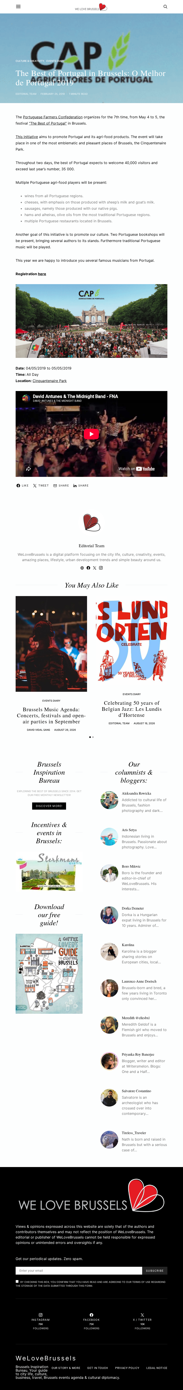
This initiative (27, 136)
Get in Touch (97, 1368)
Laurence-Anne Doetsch (139, 981)
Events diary (55, 61)
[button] (90, 737)
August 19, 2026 (144, 723)
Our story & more (66, 1368)
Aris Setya (129, 829)
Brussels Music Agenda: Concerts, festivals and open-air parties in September (51, 715)
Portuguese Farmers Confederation (53, 117)
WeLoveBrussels (46, 1358)
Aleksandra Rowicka (136, 793)
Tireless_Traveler (134, 1132)
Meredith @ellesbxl (136, 1017)
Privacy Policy (127, 1368)
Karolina (128, 944)
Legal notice (156, 1368)
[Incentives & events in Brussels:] (49, 872)
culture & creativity (30, 61)
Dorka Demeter (133, 908)
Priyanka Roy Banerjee (138, 1054)
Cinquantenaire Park (50, 380)
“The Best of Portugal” (48, 123)
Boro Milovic (131, 866)
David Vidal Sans (38, 729)
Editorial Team (26, 93)
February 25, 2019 (53, 93)
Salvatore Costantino (136, 1090)
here (42, 274)
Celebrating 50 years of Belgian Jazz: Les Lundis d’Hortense (132, 708)
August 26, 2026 (65, 729)
